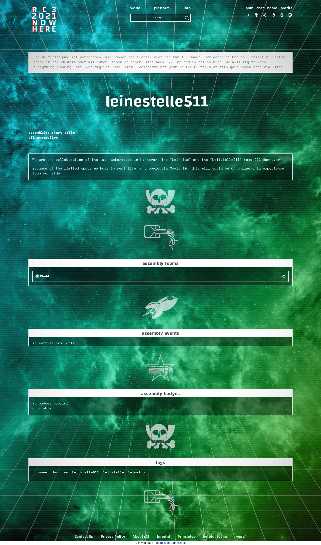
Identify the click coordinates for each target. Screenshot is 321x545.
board (272, 8)
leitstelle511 (85, 472)
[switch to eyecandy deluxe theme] (248, 15)
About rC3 (141, 536)
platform (162, 8)
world (135, 8)
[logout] (289, 15)
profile (287, 8)
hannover (40, 472)
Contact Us (84, 536)
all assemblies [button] (43, 137)
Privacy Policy (113, 536)
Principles (186, 536)
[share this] (265, 15)
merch (241, 536)
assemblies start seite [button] (51, 132)
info (187, 8)
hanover (60, 472)
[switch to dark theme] (256, 15)
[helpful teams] (273, 15)
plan (249, 8)
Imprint (163, 536)
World (44, 276)
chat (260, 8)
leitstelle (113, 472)
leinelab (136, 472)
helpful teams (215, 536)
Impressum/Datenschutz (171, 543)
